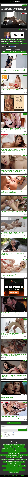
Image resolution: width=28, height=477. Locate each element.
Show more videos (15, 423)
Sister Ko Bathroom (8, 461)
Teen (23, 39)
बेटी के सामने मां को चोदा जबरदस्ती (8, 459)
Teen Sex (17, 43)
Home (5, 475)
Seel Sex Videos (20, 470)
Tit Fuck (5, 51)
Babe (2, 41)
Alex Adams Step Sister (8, 451)
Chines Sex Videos (22, 455)
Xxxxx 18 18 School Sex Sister (14, 468)
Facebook (13, 46)
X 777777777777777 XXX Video (14, 457)
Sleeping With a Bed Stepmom (10, 444)
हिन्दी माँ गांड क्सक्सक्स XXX (21, 459)
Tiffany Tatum (4, 39)
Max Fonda (12, 39)
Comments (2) (17, 49)
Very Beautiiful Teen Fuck (14, 51)
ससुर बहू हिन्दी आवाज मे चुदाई (19, 461)
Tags (9, 475)
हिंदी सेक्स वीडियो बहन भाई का (8, 449)
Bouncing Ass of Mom (20, 449)
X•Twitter (7, 46)
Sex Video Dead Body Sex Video (9, 455)
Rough (11, 41)
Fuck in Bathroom (14, 472)
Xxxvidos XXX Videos (14, 453)
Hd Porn (22, 43)
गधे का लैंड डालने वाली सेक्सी (20, 451)
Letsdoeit (20, 41)
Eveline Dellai (22, 465)
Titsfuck (23, 51)
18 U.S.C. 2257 (20, 475)
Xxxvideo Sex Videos (18, 446)
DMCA (13, 475)
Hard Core (22, 444)
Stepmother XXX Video (9, 470)
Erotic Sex (3, 43)
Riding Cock (10, 43)
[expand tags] (26, 43)
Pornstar (7, 41)
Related (8, 49)
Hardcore (18, 39)
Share (2, 46)
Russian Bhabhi (8, 446)
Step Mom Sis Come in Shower (10, 465)
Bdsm (15, 41)
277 (22, 30)
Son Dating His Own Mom (14, 463)
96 (26, 30)
